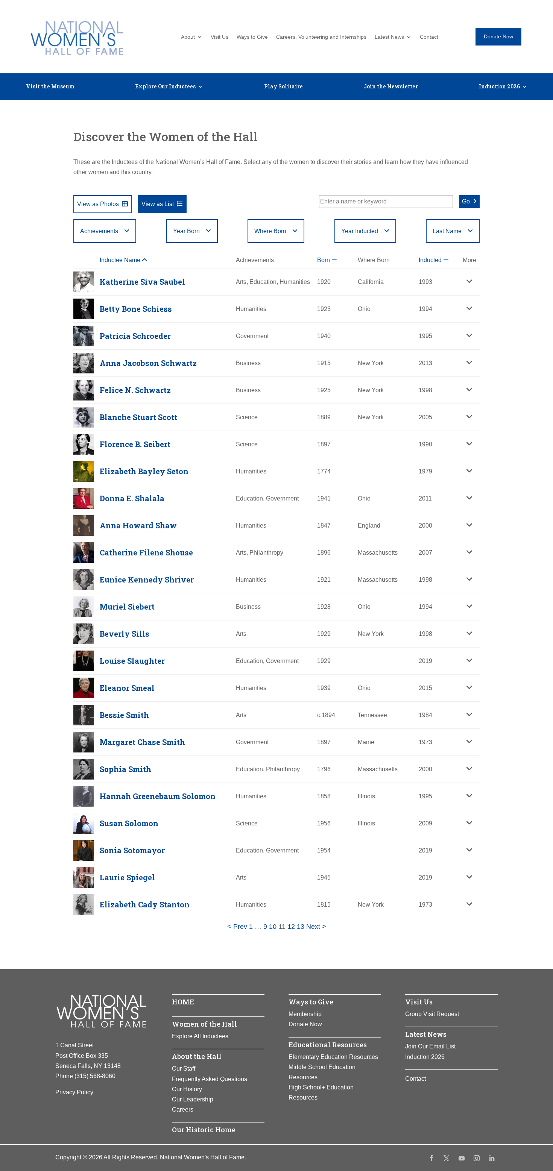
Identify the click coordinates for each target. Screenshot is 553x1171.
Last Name (447, 231)
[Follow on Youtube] (462, 1158)
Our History (187, 1089)
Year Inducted (359, 231)
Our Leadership (192, 1099)
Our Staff (183, 1068)
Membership (305, 1014)
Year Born (186, 231)
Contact (429, 37)
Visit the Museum (50, 87)
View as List (157, 204)
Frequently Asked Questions (209, 1079)
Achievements (99, 231)
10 (272, 926)
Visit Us (219, 37)
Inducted (431, 260)
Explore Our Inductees (165, 87)
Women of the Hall (204, 1023)
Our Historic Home (203, 1129)
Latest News (389, 37)
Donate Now (498, 36)
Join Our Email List (430, 1046)
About (188, 37)
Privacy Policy (74, 1092)
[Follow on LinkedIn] (492, 1158)
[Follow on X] (447, 1158)
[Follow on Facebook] (431, 1158)
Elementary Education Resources (333, 1057)
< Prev (237, 926)
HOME (183, 1001)
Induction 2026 (499, 87)
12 (291, 926)
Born (324, 260)
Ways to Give (252, 37)
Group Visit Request (432, 1014)
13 (300, 926)
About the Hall (197, 1056)
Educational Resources (328, 1044)
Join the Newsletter (390, 87)
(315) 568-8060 (94, 1076)
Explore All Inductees (200, 1036)
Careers (182, 1109)
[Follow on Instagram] (477, 1158)
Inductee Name (121, 260)
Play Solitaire (283, 87)
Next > (316, 926)
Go (466, 201)
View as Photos (98, 204)
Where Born (270, 231)
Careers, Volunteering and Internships (321, 37)
